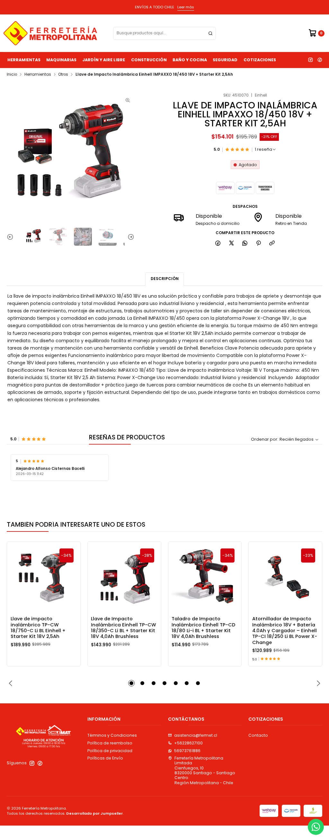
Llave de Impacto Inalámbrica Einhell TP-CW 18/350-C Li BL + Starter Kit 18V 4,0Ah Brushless (123, 627)
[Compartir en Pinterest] (258, 243)
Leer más (185, 7)
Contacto (258, 735)
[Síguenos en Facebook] (319, 60)
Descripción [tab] (165, 278)
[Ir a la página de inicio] (50, 33)
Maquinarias (61, 60)
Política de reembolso (109, 743)
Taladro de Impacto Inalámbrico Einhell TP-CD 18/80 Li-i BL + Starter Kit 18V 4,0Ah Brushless (203, 627)
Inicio (12, 75)
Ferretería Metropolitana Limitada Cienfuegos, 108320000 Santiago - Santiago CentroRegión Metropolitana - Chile (204, 770)
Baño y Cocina (190, 60)
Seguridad (225, 60)
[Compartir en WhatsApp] (245, 243)
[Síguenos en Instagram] (310, 60)
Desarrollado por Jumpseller (94, 813)
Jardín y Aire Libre (103, 60)
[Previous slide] (11, 237)
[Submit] (210, 33)
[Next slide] (129, 237)
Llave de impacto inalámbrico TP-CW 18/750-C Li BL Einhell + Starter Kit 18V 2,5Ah (38, 627)
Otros (63, 75)
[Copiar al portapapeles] (272, 243)
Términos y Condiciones (112, 735)
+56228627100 (188, 743)
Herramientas (23, 60)
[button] (131, 683)
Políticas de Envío (105, 758)
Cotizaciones (260, 60)
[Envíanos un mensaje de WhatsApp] (316, 827)
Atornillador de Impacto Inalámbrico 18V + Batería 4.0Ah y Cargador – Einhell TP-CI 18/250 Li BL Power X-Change (284, 630)
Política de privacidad (109, 750)
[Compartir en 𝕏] (231, 243)
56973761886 (187, 750)
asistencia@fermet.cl (195, 735)
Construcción (149, 60)
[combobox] (164, 33)
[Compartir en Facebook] (218, 243)
